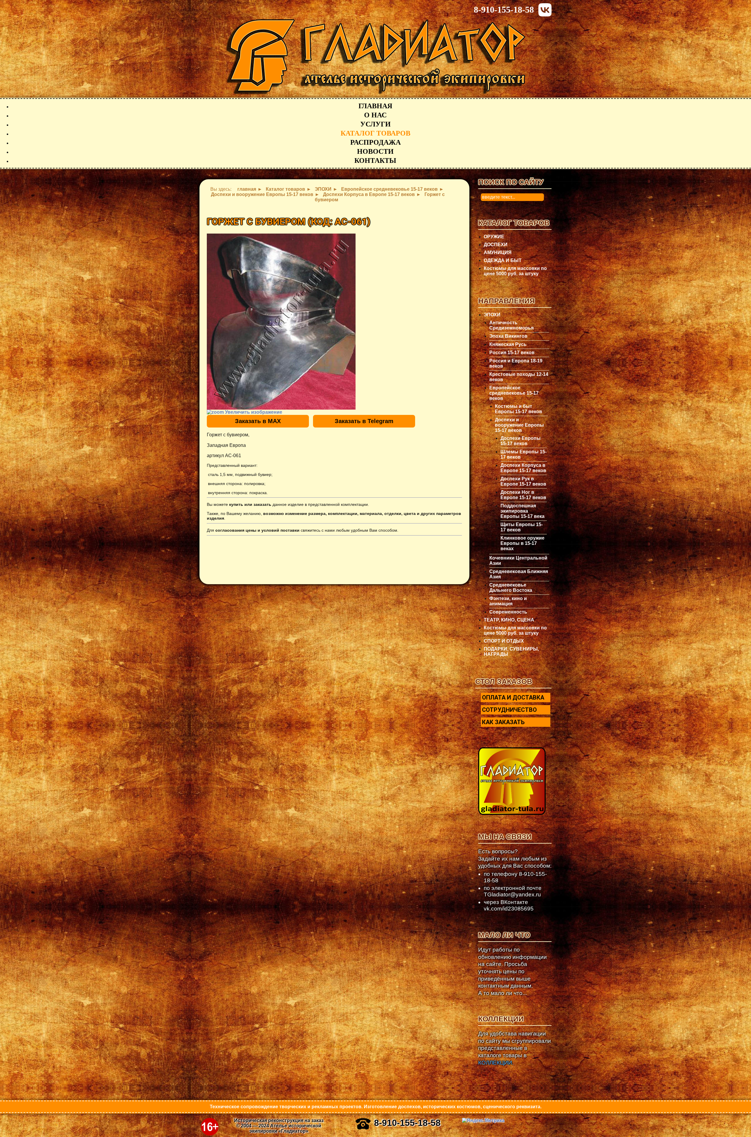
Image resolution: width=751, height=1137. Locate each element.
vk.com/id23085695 (509, 908)
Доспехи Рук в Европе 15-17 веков (523, 481)
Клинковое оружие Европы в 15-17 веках (522, 543)
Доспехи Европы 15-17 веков (520, 441)
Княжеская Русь (508, 344)
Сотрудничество (509, 709)
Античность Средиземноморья (511, 325)
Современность (508, 611)
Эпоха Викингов (508, 336)
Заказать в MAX (258, 421)
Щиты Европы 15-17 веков (521, 527)
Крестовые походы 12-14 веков (518, 377)
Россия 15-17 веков (512, 352)
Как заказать (503, 722)
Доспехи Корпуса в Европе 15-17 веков (523, 468)
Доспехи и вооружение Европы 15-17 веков (519, 425)
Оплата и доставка (513, 697)
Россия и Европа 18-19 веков (515, 363)
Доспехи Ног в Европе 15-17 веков (523, 495)
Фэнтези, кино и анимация (508, 601)
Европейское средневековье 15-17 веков (514, 393)
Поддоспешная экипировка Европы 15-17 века (522, 511)
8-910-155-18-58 (504, 9)
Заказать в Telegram (364, 421)
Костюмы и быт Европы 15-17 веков (518, 409)
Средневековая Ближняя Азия (518, 574)
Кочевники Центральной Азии (518, 560)
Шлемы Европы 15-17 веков (523, 454)
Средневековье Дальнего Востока (510, 587)
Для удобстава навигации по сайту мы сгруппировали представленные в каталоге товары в (514, 1048)
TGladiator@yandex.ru (512, 894)
